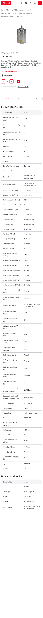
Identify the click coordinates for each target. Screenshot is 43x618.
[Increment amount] (11, 81)
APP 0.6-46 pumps (7, 16)
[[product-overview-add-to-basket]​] (18, 81)
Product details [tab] (9, 99)
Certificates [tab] (34, 99)
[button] (30, 3)
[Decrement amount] (3, 81)
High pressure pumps (22, 10)
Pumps (14, 13)
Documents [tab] (22, 99)
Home (3, 10)
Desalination (5, 13)
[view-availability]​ (23, 87)
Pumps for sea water (25, 13)
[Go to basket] (26, 3)
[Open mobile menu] (40, 3)
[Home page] (6, 3)
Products (10, 10)
